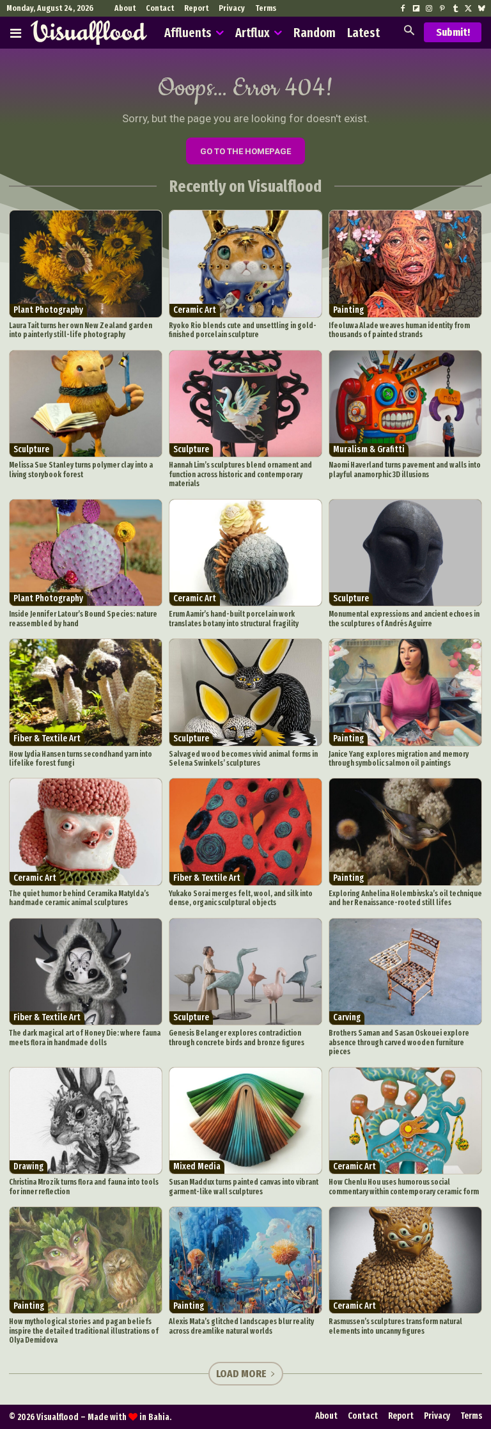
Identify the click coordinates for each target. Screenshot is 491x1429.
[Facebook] (402, 9)
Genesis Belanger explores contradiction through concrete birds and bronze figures (236, 1037)
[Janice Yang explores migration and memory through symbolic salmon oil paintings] (405, 692)
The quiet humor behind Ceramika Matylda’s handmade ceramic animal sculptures (79, 898)
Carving (347, 1017)
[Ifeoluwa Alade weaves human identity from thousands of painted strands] (405, 263)
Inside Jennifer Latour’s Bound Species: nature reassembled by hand (83, 619)
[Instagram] (429, 9)
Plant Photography (48, 309)
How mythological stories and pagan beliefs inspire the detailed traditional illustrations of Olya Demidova (84, 1331)
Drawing (28, 1166)
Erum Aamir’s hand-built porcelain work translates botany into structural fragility (234, 619)
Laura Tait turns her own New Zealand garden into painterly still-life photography (80, 330)
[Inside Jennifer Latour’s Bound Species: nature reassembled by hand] (86, 553)
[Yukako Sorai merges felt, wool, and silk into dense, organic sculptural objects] (245, 831)
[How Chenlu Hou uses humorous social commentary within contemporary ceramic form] (405, 1121)
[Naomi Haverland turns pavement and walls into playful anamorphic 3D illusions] (405, 404)
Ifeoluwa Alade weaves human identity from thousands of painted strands (399, 330)
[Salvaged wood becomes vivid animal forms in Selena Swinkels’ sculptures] (245, 692)
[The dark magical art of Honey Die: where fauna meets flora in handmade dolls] (86, 972)
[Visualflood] (89, 32)
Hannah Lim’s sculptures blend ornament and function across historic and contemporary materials (240, 474)
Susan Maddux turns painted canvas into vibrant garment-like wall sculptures (243, 1187)
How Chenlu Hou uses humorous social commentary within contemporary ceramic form (404, 1187)
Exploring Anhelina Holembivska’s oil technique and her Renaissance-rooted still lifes (405, 898)
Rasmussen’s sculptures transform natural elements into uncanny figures (395, 1326)
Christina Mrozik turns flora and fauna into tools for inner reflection (84, 1187)
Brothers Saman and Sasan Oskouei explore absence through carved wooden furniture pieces (399, 1042)
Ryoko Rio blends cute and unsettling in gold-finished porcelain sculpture (242, 330)
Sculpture (31, 449)
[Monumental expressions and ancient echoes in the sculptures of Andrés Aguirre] (405, 553)
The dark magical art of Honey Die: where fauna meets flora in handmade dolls (84, 1037)
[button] (409, 32)
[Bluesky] (481, 9)
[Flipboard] (416, 9)
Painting (348, 309)
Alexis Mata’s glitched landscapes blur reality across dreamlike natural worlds (241, 1326)
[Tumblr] (455, 9)
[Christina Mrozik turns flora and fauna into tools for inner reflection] (86, 1121)
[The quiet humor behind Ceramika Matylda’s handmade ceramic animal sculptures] (86, 831)
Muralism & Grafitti (369, 449)
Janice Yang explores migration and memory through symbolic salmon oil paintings (399, 759)
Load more (241, 1373)
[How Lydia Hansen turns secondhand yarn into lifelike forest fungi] (86, 692)
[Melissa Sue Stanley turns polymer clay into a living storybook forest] (86, 404)
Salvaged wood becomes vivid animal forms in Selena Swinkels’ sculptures (243, 759)
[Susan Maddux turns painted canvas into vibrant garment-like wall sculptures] (245, 1121)
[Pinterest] (441, 9)
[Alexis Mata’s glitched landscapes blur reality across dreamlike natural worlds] (245, 1260)
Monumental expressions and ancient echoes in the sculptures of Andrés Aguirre (404, 619)
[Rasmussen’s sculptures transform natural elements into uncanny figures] (405, 1260)
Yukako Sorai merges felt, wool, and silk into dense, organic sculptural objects (241, 898)
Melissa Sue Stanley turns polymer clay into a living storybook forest (81, 469)
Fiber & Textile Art (47, 738)
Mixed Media (197, 1166)
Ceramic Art (194, 309)
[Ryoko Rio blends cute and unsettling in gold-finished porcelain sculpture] (245, 263)
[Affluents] (15, 32)
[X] (468, 9)
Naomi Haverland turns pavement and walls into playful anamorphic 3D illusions (405, 469)
